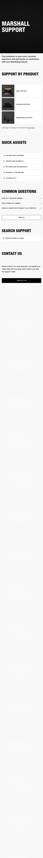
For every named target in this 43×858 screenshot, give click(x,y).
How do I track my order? (12, 198)
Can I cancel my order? (11, 203)
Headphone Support (24, 118)
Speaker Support (23, 104)
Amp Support (21, 91)
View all (21, 217)
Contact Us (21, 280)
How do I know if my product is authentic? (19, 208)
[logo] (9, 8)
